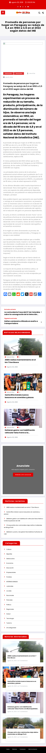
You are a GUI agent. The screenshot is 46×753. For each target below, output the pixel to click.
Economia (9, 563)
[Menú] (3, 12)
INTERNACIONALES (12, 582)
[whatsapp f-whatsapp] (23, 7)
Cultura (8, 549)
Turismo (9, 623)
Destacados (8, 73)
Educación (10, 568)
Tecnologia (10, 618)
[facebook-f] (18, 7)
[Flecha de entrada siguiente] (41, 322)
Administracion (32, 749)
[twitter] (20, 7)
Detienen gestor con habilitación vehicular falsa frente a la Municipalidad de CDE (20, 431)
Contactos (23, 749)
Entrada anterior (10, 309)
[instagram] (26, 7)
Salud (8, 614)
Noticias (14, 749)
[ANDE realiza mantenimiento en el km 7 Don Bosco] (23, 348)
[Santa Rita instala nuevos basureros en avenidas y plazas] (23, 383)
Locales (8, 591)
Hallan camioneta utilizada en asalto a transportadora (21, 322)
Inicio (7, 749)
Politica (8, 605)
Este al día (32, 73)
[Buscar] (39, 12)
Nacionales (19, 73)
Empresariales (11, 572)
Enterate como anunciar (23, 475)
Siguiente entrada (10, 318)
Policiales (9, 600)
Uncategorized (11, 628)
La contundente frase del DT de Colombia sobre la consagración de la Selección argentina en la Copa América (22, 313)
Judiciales (9, 586)
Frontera (9, 577)
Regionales (10, 609)
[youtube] (28, 7)
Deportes (9, 554)
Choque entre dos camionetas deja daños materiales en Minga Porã (22, 733)
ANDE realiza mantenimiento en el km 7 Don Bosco (20, 361)
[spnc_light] (43, 13)
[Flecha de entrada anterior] (41, 312)
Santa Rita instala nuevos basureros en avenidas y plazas (19, 396)
